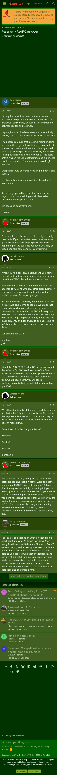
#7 (54, 532)
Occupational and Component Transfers (38, 598)
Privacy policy (37, 746)
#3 (54, 267)
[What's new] (47, 3)
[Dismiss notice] (52, 11)
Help (47, 746)
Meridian (8, 35)
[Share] (50, 111)
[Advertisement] (28, 67)
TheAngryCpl (13, 610)
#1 (54, 111)
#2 (54, 231)
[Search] (53, 3)
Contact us (7, 746)
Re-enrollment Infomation (24, 607)
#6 (54, 473)
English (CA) (25, 742)
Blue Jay (11, 655)
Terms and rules (21, 746)
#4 (54, 362)
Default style (10, 742)
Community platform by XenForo (26, 755)
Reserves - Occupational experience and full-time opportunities (29, 650)
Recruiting (24, 610)
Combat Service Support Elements (40, 626)
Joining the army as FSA (22, 636)
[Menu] (4, 3)
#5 (54, 405)
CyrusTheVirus (14, 598)
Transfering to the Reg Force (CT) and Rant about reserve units (27, 593)
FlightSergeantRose (16, 626)
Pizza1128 (12, 639)
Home (5, 749)
